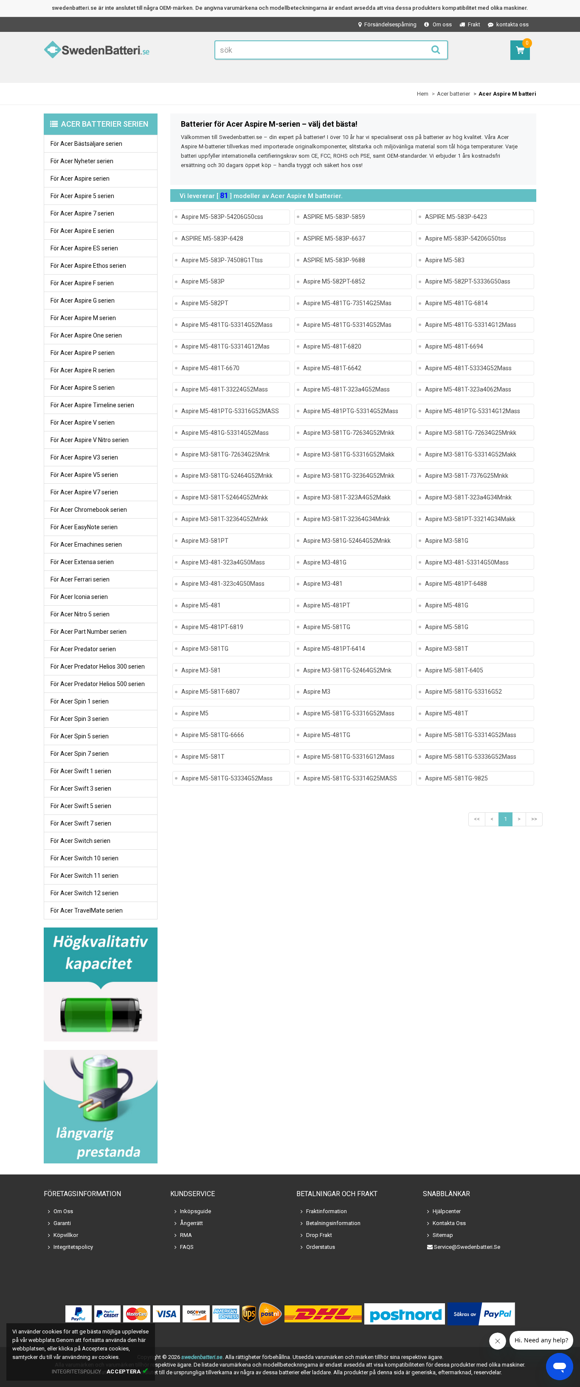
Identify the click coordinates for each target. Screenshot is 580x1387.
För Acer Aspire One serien (86, 335)
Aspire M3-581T (446, 648)
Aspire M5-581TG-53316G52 (463, 691)
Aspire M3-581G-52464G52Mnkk (347, 540)
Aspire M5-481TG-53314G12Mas (225, 346)
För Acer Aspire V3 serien (84, 457)
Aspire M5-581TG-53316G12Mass (348, 756)
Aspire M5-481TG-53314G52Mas (347, 324)
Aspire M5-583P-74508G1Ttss (222, 260)
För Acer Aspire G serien (83, 300)
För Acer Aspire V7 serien (84, 492)
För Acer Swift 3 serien (81, 788)
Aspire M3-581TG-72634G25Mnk (225, 454)
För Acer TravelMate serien (87, 910)
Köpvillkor (65, 1235)
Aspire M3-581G (446, 540)
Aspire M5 (194, 713)
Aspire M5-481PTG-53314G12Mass (472, 411)
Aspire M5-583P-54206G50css (222, 216)
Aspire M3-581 (201, 670)
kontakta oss (512, 24)
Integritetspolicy (73, 1247)
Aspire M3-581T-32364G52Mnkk (224, 519)
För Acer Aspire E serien (82, 230)
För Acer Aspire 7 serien (82, 213)
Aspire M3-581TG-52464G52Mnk (347, 670)
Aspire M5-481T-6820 (332, 346)
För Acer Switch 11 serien (84, 875)
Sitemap (443, 1235)
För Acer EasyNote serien (84, 527)
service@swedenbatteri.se (467, 1247)
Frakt (474, 24)
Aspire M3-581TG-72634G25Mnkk (470, 432)
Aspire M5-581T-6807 (210, 691)
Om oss (442, 24)
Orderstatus (320, 1247)
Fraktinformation (326, 1211)
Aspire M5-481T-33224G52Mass (224, 389)
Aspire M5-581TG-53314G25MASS (350, 778)
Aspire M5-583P (203, 281)
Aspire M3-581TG (204, 648)
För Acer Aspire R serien (83, 370)
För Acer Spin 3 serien (80, 718)
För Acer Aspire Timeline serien (92, 405)
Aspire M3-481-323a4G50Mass (223, 562)
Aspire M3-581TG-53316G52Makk (348, 454)
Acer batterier (453, 94)
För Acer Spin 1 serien (80, 701)
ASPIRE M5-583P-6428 (212, 238)
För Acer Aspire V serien (83, 422)
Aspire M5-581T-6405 (454, 670)
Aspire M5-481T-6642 (332, 368)
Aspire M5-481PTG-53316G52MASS (230, 411)
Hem (422, 94)
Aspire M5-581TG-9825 (456, 778)
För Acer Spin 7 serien (80, 753)
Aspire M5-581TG (326, 627)
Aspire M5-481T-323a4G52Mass (346, 389)
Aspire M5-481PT (326, 605)
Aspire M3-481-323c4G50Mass (223, 583)
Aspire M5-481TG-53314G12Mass (470, 324)
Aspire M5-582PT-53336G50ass (467, 281)
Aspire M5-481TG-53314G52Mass (227, 324)
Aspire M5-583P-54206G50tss (465, 238)
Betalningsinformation (333, 1223)
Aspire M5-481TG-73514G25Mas (347, 303)
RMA (186, 1235)
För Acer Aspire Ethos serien (88, 265)
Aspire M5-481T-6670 (210, 368)
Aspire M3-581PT (204, 540)
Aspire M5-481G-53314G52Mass (225, 432)
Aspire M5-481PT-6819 (212, 627)
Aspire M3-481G (324, 562)
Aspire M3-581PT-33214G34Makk (470, 519)
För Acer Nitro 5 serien (80, 614)
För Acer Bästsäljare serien (86, 143)
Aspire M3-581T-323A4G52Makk (347, 497)
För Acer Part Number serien (89, 631)
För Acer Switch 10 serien (84, 858)
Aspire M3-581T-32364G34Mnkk (346, 519)
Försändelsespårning (390, 24)
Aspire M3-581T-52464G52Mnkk (224, 497)
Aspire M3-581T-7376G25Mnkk (466, 475)
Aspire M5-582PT (204, 303)
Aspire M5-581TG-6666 (212, 735)
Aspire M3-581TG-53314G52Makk (470, 454)
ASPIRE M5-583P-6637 (334, 238)
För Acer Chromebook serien (89, 509)
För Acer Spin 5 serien (80, 736)
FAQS (187, 1247)
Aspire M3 (316, 691)
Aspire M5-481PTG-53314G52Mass (350, 411)
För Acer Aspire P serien (83, 352)
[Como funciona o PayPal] (481, 1314)
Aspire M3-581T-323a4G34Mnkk (468, 497)
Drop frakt (319, 1235)
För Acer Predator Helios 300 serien (98, 666)
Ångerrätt (191, 1223)
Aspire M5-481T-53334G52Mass (468, 368)
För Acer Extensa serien (82, 562)
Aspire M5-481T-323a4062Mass (468, 389)
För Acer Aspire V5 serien (84, 474)
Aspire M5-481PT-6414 (334, 648)
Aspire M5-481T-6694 (454, 346)
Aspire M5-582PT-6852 (334, 281)
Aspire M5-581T (203, 756)
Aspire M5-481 (201, 605)
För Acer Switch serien (80, 840)
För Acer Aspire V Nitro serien (90, 440)
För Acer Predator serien (83, 649)
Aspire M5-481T (446, 713)
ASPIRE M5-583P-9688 (334, 260)
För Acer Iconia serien (79, 596)
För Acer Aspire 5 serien (82, 196)
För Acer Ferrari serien (80, 579)
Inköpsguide (195, 1211)
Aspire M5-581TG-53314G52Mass (470, 735)
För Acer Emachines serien (86, 544)
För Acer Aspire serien (80, 178)
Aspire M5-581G (446, 627)
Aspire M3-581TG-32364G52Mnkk (348, 475)
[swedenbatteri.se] (97, 51)
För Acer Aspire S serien (83, 387)
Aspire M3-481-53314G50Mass (467, 562)
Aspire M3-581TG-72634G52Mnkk (348, 432)
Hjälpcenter (447, 1211)
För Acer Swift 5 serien (81, 806)
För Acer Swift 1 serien (81, 771)
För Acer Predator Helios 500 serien (98, 684)
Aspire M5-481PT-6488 (456, 583)
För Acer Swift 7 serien (81, 823)
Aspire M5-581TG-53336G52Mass (470, 756)
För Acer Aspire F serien (82, 283)
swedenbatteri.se (201, 1357)
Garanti (62, 1223)
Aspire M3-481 (323, 583)
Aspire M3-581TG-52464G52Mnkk (227, 475)
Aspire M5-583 (445, 260)
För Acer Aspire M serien (83, 318)
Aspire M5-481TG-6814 (456, 303)
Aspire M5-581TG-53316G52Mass (348, 713)
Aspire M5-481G (446, 605)
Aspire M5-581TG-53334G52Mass (227, 778)
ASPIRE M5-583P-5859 (334, 216)
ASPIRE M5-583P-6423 (456, 216)
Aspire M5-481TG (326, 735)
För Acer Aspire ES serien (84, 248)
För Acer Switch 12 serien (84, 893)
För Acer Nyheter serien (82, 161)
